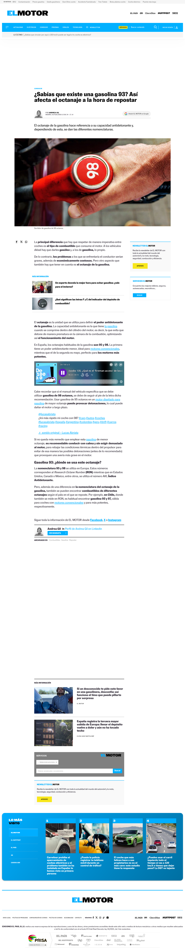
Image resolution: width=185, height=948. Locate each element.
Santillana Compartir (101, 936)
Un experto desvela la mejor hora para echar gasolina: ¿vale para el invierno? (87, 284)
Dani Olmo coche (69, 2)
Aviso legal (7, 918)
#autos (90, 418)
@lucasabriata (47, 414)
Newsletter (95, 27)
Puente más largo (149, 2)
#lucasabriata (46, 422)
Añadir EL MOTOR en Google (138, 114)
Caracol (140, 936)
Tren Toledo (103, 2)
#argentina (72, 422)
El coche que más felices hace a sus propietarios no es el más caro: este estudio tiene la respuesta (127, 863)
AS (12, 855)
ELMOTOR (15, 833)
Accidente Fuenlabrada (87, 2)
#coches (100, 418)
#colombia (85, 422)
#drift (103, 422)
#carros (111, 422)
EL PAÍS (13, 847)
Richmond (59, 944)
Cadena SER (113, 936)
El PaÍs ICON (98, 944)
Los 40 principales (74, 936)
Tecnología (77, 27)
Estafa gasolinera (53, 2)
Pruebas (55, 27)
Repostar (73, 540)
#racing (42, 425)
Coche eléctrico (134, 2)
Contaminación (24, 2)
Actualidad (18, 27)
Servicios (123, 27)
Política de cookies (55, 918)
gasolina (91, 439)
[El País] (134, 13)
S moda (109, 944)
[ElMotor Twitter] (96, 918)
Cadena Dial (108, 940)
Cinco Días (98, 940)
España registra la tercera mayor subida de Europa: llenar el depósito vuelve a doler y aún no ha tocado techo (99, 726)
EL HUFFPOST (16, 840)
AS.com (122, 936)
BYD (14, 2)
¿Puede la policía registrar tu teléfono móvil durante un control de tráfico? (91, 861)
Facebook (96, 520)
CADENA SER (15, 863)
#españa (60, 422)
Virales (66, 27)
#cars (82, 418)
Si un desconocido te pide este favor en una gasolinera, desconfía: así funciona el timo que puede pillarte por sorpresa (100, 693)
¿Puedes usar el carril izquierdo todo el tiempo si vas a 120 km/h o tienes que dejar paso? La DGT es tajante (161, 863)
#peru (95, 422)
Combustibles (54, 540)
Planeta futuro (128, 940)
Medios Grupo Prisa (37, 945)
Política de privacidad (20, 918)
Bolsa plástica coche (118, 2)
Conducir (44, 27)
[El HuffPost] (164, 13)
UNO (80, 940)
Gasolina (64, 540)
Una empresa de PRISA (37, 938)
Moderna (73, 944)
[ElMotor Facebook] (93, 918)
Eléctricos (31, 27)
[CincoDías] (150, 13)
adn (130, 936)
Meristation (134, 944)
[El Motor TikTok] (104, 918)
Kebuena (138, 940)
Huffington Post (65, 940)
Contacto (78, 918)
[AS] (141, 13)
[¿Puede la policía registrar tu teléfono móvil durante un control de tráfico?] (94, 852)
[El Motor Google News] (107, 918)
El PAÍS (61, 936)
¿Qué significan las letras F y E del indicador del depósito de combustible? (87, 301)
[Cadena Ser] (175, 13)
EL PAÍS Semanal (118, 940)
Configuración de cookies (38, 918)
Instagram (114, 520)
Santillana (87, 936)
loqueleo (121, 944)
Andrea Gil (54, 113)
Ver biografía (55, 533)
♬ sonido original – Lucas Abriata (58, 432)
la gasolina (111, 326)
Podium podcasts (86, 944)
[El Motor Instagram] (100, 918)
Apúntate (44, 799)
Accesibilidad (68, 918)
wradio (88, 940)
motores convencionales (104, 348)
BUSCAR (139, 295)
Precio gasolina (39, 2)
